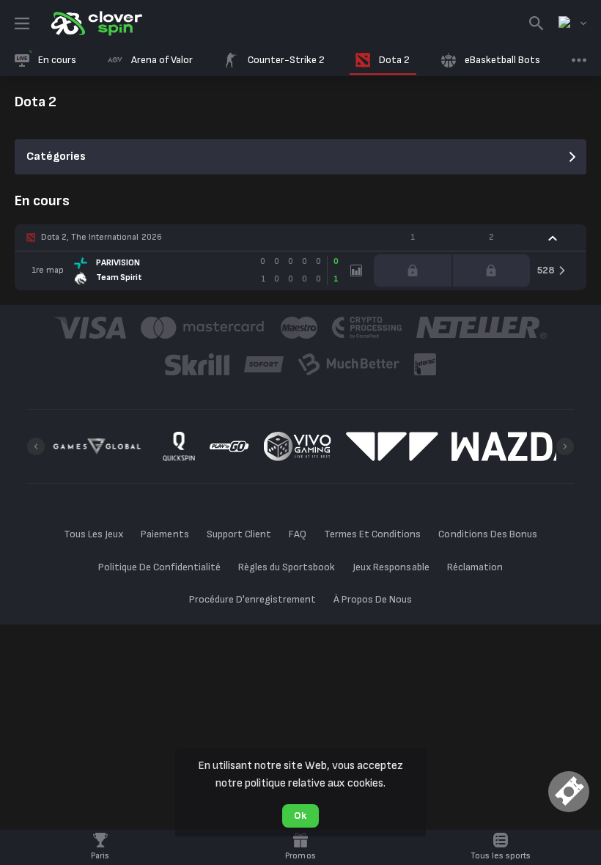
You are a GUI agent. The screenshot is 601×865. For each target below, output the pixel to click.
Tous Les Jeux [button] (93, 534)
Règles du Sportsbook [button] (286, 567)
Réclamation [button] (475, 567)
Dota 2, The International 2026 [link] (101, 237)
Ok (300, 815)
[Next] (565, 446)
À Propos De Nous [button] (372, 599)
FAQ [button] (297, 534)
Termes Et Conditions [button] (372, 534)
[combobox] (572, 23)
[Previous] (36, 446)
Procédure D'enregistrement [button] (253, 599)
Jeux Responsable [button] (391, 567)
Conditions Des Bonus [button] (487, 534)
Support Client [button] (239, 534)
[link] (95, 23)
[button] (300, 237)
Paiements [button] (164, 534)
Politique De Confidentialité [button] (159, 567)
